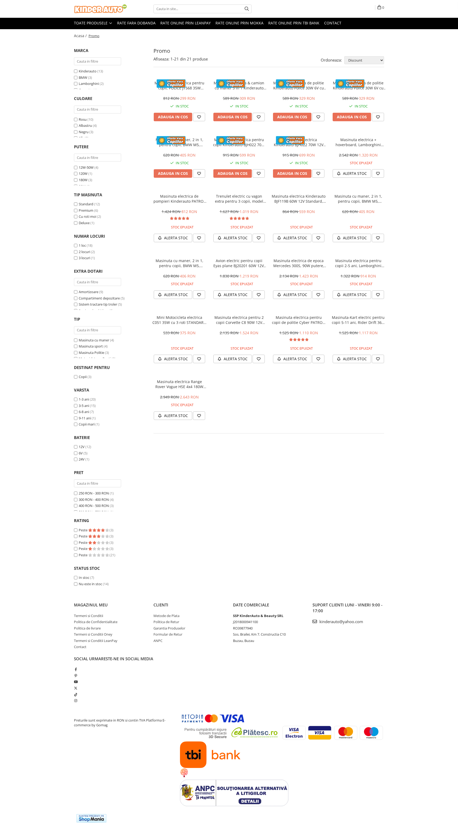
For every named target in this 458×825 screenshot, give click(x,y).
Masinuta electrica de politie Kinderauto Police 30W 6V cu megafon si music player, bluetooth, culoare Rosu (358, 85)
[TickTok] (75, 694)
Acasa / (81, 35)
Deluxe (84, 222)
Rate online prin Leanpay (185, 22)
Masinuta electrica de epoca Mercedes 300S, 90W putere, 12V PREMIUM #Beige (298, 263)
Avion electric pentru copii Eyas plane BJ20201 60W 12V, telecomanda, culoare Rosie (239, 263)
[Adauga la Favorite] (199, 117)
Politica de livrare (87, 628)
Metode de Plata (166, 615)
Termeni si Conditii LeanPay (95, 640)
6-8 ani (84, 411)
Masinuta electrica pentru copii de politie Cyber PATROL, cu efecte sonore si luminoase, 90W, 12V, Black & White (299, 320)
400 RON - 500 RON (94, 505)
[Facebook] (75, 669)
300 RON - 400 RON (94, 499)
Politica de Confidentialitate (95, 621)
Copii (83, 376)
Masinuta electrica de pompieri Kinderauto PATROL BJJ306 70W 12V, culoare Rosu (179, 199)
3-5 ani (84, 405)
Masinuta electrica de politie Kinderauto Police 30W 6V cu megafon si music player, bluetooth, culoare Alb (298, 85)
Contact (332, 22)
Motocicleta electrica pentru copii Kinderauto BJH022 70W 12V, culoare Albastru (239, 142)
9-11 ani (85, 418)
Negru (84, 131)
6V (81, 453)
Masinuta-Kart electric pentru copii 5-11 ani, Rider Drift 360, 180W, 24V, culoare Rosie (358, 320)
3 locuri (84, 257)
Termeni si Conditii (88, 615)
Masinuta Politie (91, 352)
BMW (83, 77)
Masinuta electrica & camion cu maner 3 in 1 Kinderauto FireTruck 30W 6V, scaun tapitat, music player (239, 85)
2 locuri (84, 251)
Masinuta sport (91, 346)
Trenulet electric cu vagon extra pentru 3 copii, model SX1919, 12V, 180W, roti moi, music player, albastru (239, 199)
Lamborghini (89, 83)
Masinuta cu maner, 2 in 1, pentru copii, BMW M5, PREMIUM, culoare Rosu (179, 142)
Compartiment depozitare (99, 298)
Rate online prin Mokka (239, 22)
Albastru (85, 125)
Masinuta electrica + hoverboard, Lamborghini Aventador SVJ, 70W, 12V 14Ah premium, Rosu (358, 142)
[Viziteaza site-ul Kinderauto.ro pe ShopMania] (91, 818)
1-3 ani (84, 399)
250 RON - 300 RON (94, 493)
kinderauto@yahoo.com (340, 621)
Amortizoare (88, 291)
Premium (86, 210)
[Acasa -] (100, 9)
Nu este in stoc (90, 583)
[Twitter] (75, 688)
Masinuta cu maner (94, 340)
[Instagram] (75, 700)
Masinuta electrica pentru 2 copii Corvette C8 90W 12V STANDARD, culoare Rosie (239, 320)
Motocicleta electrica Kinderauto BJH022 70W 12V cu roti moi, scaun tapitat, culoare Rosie (298, 142)
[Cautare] (247, 9)
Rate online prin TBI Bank (293, 22)
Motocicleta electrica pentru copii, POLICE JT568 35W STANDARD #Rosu (179, 85)
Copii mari (87, 424)
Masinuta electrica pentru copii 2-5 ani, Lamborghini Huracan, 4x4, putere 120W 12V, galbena (358, 263)
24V (82, 459)
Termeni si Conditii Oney (93, 634)
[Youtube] (75, 681)
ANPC (157, 640)
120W (83, 173)
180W (83, 179)
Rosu (83, 119)
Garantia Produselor (169, 628)
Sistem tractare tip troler (98, 304)
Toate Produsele (91, 22)
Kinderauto (87, 71)
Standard (86, 204)
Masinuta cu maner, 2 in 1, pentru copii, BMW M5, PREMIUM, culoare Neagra (179, 263)
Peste (83, 530)
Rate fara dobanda (136, 22)
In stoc (84, 577)
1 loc (82, 245)
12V (82, 446)
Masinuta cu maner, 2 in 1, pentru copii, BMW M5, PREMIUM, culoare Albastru (358, 199)
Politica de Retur (166, 621)
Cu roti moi (87, 216)
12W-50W (86, 167)
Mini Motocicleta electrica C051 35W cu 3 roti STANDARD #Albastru (179, 320)
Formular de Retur (167, 634)
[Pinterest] (75, 675)
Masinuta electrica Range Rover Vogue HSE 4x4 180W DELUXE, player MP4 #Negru (179, 384)
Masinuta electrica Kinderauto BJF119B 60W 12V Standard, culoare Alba (298, 199)
